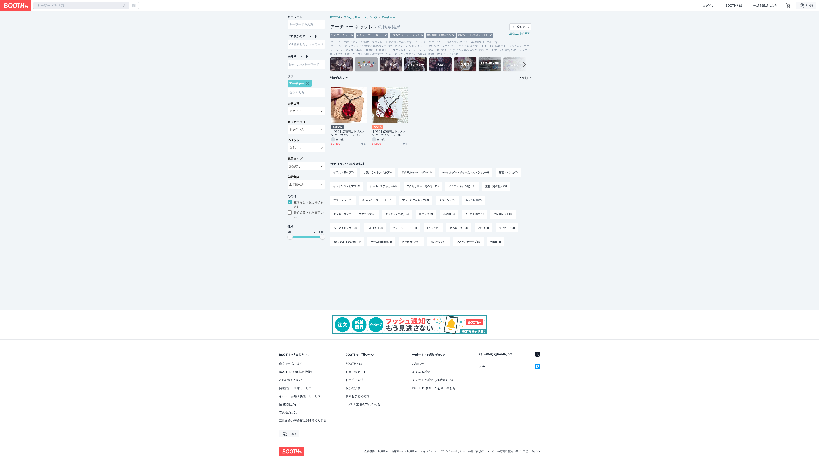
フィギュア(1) (507, 227)
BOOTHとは (734, 5)
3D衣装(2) (449, 214)
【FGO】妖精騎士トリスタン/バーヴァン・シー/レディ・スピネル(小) (389, 133)
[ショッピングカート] (788, 5)
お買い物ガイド (356, 371)
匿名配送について (291, 380)
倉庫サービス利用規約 (404, 451)
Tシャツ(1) (433, 227)
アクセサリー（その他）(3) (423, 186)
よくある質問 (421, 371)
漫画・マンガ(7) (508, 172)
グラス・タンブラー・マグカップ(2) (354, 214)
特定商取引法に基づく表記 (512, 451)
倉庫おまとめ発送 (357, 396)
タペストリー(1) (458, 227)
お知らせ (418, 363)
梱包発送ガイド (289, 404)
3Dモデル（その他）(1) (347, 241)
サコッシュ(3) (447, 200)
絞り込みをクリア (519, 33)
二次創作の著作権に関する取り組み (303, 420)
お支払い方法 (354, 380)
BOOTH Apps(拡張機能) (295, 371)
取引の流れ (353, 388)
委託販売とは (288, 412)
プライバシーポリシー (452, 451)
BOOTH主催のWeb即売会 (363, 404)
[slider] (290, 236)
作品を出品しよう (765, 5)
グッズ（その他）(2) (397, 214)
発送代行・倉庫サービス (295, 388)
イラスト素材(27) (343, 172)
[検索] (125, 6)
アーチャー (388, 17)
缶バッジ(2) (426, 214)
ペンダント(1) (375, 227)
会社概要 (369, 451)
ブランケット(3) (343, 200)
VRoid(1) (495, 241)
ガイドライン (428, 451)
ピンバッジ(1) (438, 241)
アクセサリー (352, 17)
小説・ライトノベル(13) (378, 172)
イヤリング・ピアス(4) (346, 186)
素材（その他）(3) (496, 186)
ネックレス (371, 17)
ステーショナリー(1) (405, 227)
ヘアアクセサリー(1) (345, 227)
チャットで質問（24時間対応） (433, 380)
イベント (293, 140)
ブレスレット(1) (503, 214)
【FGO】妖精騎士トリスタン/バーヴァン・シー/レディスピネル (348, 133)
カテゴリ (293, 103)
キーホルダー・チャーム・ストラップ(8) (465, 172)
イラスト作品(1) (474, 214)
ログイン (708, 5)
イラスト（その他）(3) (462, 186)
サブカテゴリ (296, 121)
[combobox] (81, 5)
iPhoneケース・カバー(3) (377, 200)
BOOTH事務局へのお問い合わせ (434, 388)
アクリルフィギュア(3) (415, 200)
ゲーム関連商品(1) (381, 241)
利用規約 (383, 451)
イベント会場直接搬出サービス (300, 396)
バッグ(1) (483, 227)
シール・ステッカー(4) (383, 186)
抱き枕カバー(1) (411, 241)
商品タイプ (295, 158)
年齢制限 (293, 176)
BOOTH (335, 17)
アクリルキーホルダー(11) (417, 172)
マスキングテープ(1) (468, 241)
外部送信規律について (481, 451)
